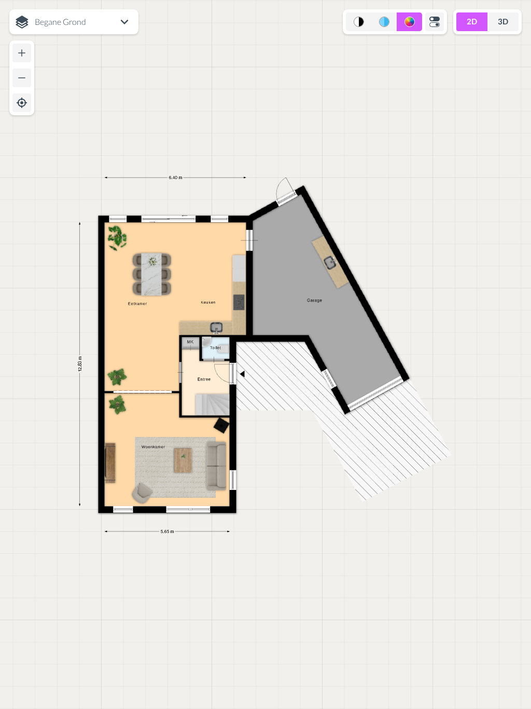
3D (503, 21)
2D (472, 21)
